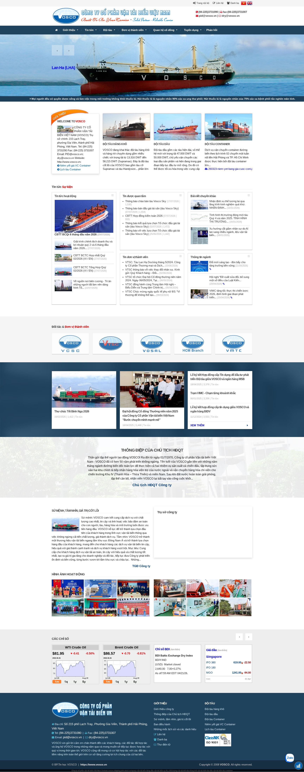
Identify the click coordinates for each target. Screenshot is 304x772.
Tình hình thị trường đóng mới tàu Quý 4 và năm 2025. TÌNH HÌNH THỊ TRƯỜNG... (228, 218)
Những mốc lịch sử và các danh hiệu (175, 729)
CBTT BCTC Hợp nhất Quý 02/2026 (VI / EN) (90, 257)
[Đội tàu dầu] (177, 127)
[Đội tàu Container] (228, 127)
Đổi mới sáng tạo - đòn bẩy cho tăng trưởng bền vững (228, 264)
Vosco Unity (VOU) (68, 67)
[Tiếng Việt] (243, 3)
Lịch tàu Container (70, 169)
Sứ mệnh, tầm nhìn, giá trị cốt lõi (75, 510)
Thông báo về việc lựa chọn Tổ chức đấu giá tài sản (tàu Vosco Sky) (152, 232)
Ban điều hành (162, 724)
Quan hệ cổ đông (163, 30)
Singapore (214, 656)
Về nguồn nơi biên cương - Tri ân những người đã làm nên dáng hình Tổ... (92, 284)
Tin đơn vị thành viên (135, 257)
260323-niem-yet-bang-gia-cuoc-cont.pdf (231, 169)
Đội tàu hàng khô (115, 144)
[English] (249, 3)
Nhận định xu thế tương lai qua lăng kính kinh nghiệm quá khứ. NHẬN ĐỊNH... (227, 204)
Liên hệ (219, 3)
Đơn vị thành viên (133, 30)
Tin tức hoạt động (65, 196)
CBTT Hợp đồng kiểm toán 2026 (150, 217)
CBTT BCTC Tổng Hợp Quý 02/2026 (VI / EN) (90, 269)
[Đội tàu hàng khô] (126, 127)
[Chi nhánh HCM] (192, 343)
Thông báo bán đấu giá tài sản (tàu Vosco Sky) (152, 210)
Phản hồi (211, 30)
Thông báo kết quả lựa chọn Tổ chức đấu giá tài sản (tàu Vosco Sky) (152, 225)
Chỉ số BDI (167, 649)
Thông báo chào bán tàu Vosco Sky (152, 203)
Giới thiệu (69, 30)
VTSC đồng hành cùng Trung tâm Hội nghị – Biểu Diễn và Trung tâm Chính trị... (151, 286)
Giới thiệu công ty (164, 709)
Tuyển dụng (191, 30)
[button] (57, 50)
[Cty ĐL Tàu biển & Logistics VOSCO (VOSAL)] (152, 343)
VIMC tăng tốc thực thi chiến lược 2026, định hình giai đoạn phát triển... (228, 294)
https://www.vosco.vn (93, 764)
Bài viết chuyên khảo (203, 196)
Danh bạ (234, 3)
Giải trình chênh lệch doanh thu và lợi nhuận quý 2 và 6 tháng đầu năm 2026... (92, 245)
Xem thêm (197, 425)
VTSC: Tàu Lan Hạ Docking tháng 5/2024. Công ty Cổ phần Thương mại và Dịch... (152, 264)
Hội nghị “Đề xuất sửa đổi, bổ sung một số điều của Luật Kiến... (229, 280)
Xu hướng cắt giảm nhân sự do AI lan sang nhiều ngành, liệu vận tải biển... (228, 232)
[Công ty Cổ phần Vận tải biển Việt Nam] (56, 30)
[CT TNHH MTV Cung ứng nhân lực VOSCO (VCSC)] (70, 343)
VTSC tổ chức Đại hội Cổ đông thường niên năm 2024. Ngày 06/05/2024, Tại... (153, 279)
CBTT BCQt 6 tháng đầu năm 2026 (82, 234)
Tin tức (89, 30)
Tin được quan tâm (134, 196)
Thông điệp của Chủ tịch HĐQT (152, 450)
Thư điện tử (163, 744)
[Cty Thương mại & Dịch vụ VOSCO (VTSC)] (111, 343)
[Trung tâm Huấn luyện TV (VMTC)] (233, 343)
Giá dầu (216, 650)
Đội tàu (107, 30)
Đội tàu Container (217, 144)
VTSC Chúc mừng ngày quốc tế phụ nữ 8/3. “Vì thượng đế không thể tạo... (152, 293)
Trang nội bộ (202, 3)
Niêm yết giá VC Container (75, 165)
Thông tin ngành (201, 257)
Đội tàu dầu (162, 144)
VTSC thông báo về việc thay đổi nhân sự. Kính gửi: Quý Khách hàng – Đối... (152, 271)
